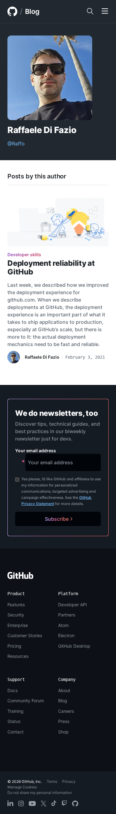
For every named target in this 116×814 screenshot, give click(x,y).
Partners (66, 614)
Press (63, 721)
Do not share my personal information (39, 792)
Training (15, 711)
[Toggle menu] (105, 11)
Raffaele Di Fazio (42, 357)
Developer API (72, 604)
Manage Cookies (22, 787)
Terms (52, 781)
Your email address (35, 450)
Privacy (68, 781)
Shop (63, 731)
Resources (17, 656)
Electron (66, 635)
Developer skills (24, 254)
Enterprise (17, 625)
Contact (15, 731)
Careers (66, 711)
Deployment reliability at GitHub (51, 267)
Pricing (14, 646)
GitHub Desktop (74, 646)
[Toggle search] (90, 11)
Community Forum (25, 700)
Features (16, 604)
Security (15, 614)
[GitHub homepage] (12, 11)
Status (13, 721)
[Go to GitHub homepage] (20, 577)
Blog (32, 11)
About (64, 690)
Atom (63, 625)
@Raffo (16, 143)
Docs (12, 690)
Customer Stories (24, 635)
